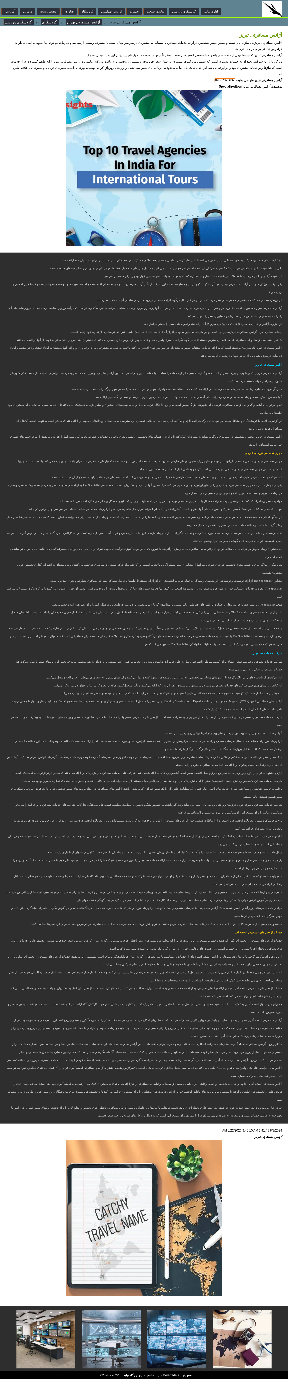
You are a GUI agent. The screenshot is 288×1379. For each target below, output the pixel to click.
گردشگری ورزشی (184, 11)
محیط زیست (48, 11)
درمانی (27, 11)
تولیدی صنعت (155, 11)
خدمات (134, 11)
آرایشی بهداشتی (111, 11)
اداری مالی (211, 11)
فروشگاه (87, 11)
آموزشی (10, 11)
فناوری (69, 11)
